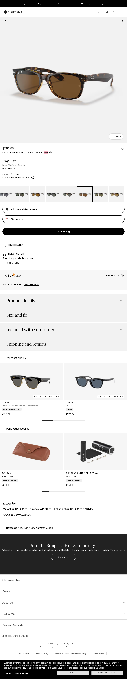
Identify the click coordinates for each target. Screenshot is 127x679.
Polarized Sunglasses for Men (73, 509)
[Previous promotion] (24, 3)
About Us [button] (7, 602)
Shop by (9, 503)
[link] (107, 12)
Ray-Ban (9, 161)
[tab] (63, 580)
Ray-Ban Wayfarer (41, 509)
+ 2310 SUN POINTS (109, 275)
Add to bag (8, 477)
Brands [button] (6, 591)
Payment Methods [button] (12, 625)
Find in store (11, 263)
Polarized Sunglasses (16, 515)
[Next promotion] (103, 3)
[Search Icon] (99, 12)
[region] (63, 259)
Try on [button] (117, 136)
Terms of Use (98, 653)
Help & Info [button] (8, 613)
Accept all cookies (107, 673)
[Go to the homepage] (13, 12)
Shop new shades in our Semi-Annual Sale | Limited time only (63, 4)
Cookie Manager (96, 668)
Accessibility (24, 653)
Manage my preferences (16, 673)
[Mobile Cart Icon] (114, 12)
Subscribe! (63, 557)
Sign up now (31, 284)
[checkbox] (123, 148)
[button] (122, 12)
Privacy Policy (42, 653)
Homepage (11, 527)
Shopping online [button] (11, 580)
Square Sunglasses (14, 509)
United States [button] (20, 635)
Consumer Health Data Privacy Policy (70, 653)
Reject (73, 673)
